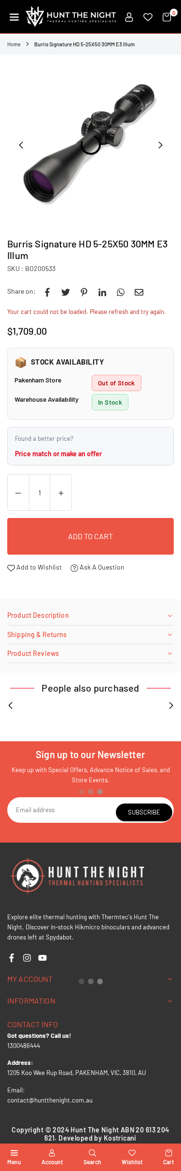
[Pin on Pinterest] (84, 291)
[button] (14, 17)
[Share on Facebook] (47, 291)
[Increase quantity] (60, 493)
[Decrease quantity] (18, 493)
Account (52, 1161)
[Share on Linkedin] (102, 291)
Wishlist (132, 1161)
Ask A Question (101, 567)
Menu (14, 1161)
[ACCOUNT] (129, 17)
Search (92, 1161)
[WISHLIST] (148, 17)
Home (14, 44)
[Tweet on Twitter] (65, 291)
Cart (168, 1161)
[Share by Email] (139, 291)
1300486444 (23, 1045)
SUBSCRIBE (144, 812)
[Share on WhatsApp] (120, 291)
